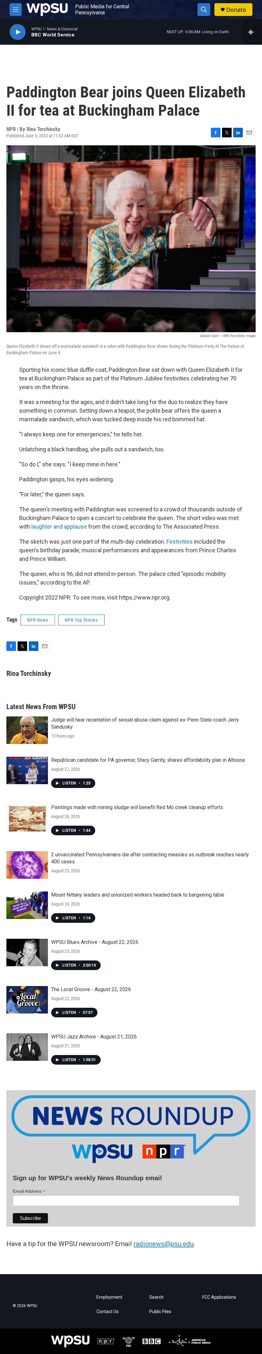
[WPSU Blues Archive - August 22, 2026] (27, 952)
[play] (17, 32)
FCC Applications (219, 1297)
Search (156, 1297)
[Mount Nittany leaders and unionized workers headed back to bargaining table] (27, 905)
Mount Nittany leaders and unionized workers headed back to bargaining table (137, 895)
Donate (236, 9)
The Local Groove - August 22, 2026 (91, 989)
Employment (109, 1297)
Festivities (179, 541)
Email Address (29, 1191)
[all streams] (252, 32)
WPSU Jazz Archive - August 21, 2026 (94, 1037)
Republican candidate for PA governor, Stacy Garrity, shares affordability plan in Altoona (148, 760)
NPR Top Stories (81, 620)
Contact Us (107, 1311)
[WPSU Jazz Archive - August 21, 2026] (27, 1047)
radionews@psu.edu (164, 1244)
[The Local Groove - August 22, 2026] (27, 1000)
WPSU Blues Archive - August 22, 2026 (94, 942)
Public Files (160, 1311)
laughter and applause (58, 526)
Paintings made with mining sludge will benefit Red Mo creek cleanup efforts (137, 807)
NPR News (37, 620)
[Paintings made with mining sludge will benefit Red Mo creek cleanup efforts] (27, 817)
